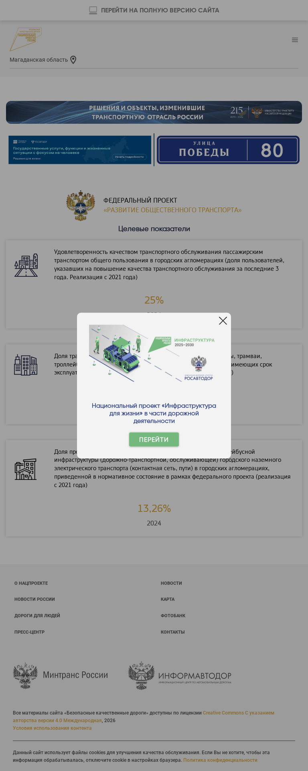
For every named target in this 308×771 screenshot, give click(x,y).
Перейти (154, 439)
